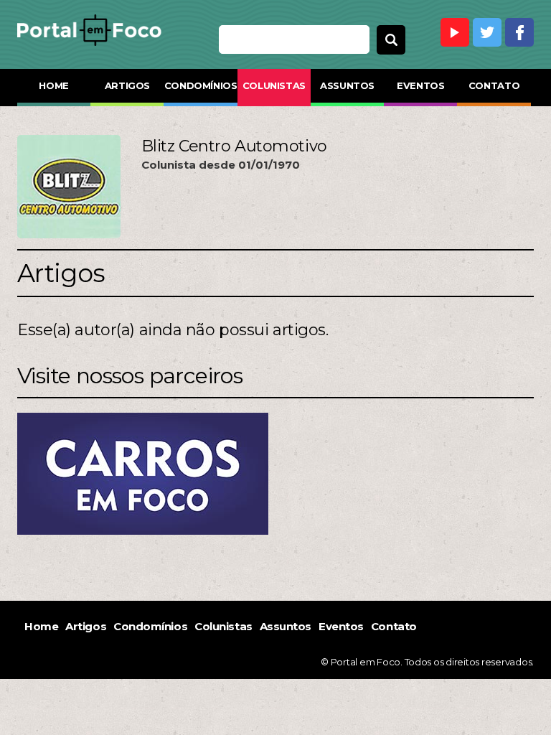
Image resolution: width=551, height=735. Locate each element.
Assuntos (347, 85)
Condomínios (200, 85)
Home (53, 85)
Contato (493, 85)
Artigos (127, 85)
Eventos (420, 85)
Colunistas (274, 85)
